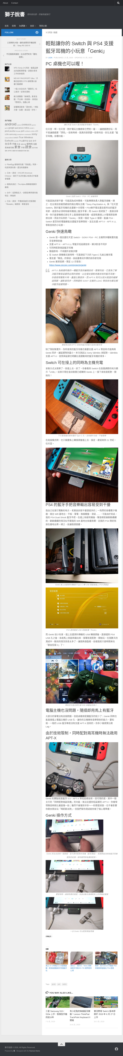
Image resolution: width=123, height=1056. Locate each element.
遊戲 (55, 32)
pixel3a (12, 131)
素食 (17, 147)
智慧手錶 (23, 144)
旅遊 (32, 26)
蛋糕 (6, 150)
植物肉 (30, 144)
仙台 (30, 141)
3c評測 (22, 26)
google (11, 128)
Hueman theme (34, 1051)
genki (53, 984)
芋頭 (23, 148)
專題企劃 (43, 26)
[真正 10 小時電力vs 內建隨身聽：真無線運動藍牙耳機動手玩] (57, 958)
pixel (7, 131)
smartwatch (27, 134)
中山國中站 (23, 141)
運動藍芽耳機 (22, 150)
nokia (26, 128)
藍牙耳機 (35, 147)
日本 (18, 144)
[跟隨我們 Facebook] (37, 32)
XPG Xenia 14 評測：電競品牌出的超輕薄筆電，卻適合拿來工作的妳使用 (26, 71)
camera (19, 125)
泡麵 (35, 144)
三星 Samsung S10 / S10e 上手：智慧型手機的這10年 (56, 1014)
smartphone (20, 134)
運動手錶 (15, 150)
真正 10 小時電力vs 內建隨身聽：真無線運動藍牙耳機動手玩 (56, 968)
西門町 (10, 150)
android (10, 124)
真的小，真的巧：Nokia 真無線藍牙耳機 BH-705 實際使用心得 (81, 968)
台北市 (8, 144)
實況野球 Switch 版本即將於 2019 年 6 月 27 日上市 (104, 1014)
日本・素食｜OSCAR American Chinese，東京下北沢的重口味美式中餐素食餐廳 (21, 176)
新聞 (14, 26)
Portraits (17, 131)
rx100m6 (27, 131)
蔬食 (28, 147)
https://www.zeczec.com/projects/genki (67, 265)
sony (34, 134)
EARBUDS (26, 124)
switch (64, 984)
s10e (7, 134)
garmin (34, 125)
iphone (21, 128)
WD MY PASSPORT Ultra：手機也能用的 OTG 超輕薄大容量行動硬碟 (26, 81)
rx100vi (32, 131)
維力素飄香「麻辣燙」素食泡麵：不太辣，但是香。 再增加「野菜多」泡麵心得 (26, 99)
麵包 (28, 150)
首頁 (7, 26)
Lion (50, 58)
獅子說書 (15, 14)
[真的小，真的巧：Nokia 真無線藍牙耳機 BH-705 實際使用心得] (81, 958)
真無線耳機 (9, 148)
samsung (12, 134)
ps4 (59, 984)
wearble (16, 141)
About (5, 3)
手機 (14, 144)
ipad (16, 128)
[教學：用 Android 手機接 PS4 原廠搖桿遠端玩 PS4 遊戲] (106, 958)
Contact (14, 3)
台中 (34, 141)
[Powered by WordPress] (14, 1051)
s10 (36, 131)
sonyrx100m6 (9, 137)
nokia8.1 (31, 128)
